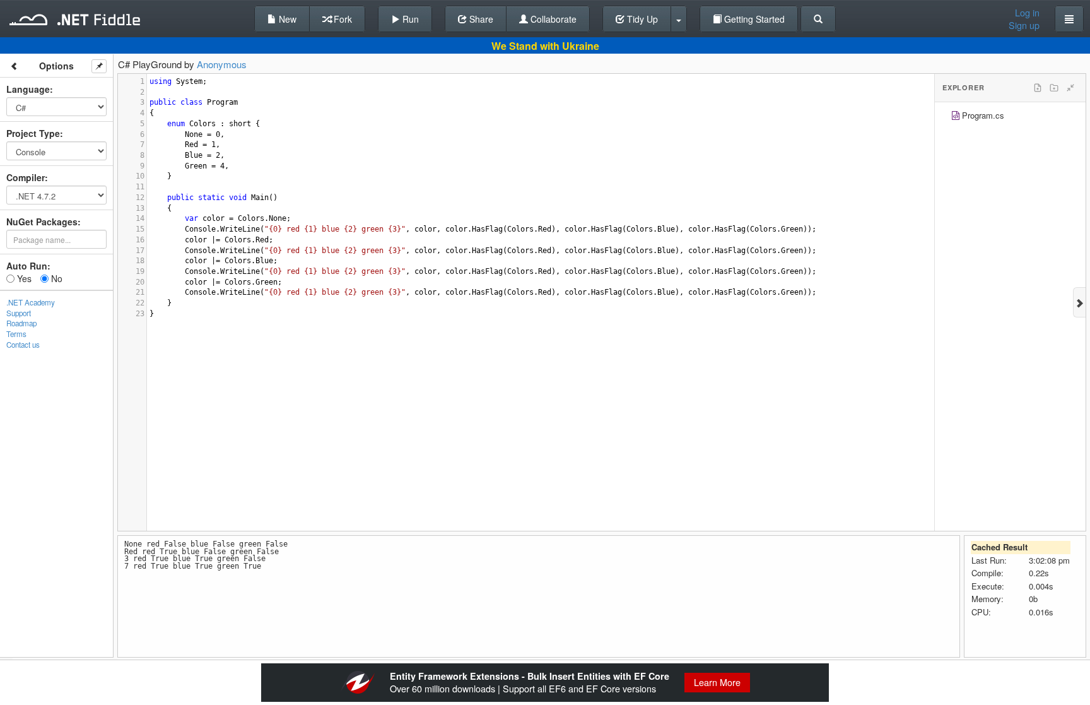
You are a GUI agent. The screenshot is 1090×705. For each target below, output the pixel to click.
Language (28, 89)
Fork (341, 19)
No (55, 278)
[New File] (1037, 87)
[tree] (1010, 117)
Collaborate (552, 19)
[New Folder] (1054, 87)
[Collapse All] (1070, 87)
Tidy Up (641, 19)
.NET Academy (30, 302)
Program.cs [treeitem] (983, 115)
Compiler (25, 177)
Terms (16, 334)
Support (18, 313)
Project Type (33, 133)
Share (480, 19)
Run (409, 19)
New (286, 19)
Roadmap (21, 323)
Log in (1027, 12)
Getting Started (753, 19)
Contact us (23, 345)
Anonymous (222, 64)
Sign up (1024, 25)
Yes (23, 278)
